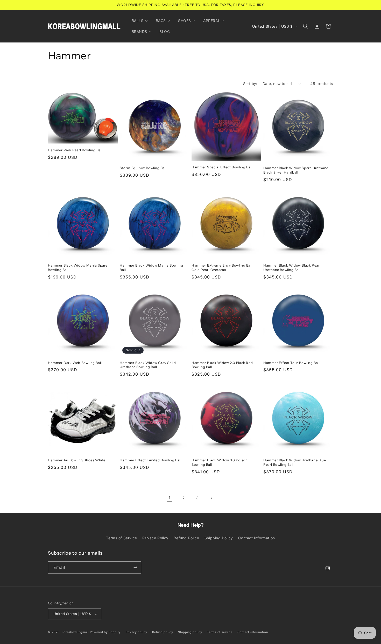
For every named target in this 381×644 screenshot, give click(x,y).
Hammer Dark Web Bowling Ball (75, 363)
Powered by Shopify (105, 632)
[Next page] (211, 498)
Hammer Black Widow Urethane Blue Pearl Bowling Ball (294, 462)
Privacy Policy (155, 538)
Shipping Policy (218, 538)
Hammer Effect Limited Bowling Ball (150, 460)
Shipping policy (190, 632)
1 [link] (169, 497)
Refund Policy (186, 538)
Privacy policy (136, 632)
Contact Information (256, 538)
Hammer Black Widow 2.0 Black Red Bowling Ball (222, 365)
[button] (305, 26)
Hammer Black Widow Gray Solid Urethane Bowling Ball (148, 365)
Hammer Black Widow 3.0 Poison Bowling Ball (220, 462)
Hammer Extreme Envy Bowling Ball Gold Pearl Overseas (222, 267)
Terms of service (219, 632)
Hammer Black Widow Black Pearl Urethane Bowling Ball (292, 267)
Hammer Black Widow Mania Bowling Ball (151, 267)
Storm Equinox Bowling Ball (143, 168)
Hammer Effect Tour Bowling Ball (291, 363)
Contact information (252, 632)
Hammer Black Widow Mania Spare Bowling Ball (78, 267)
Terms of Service (121, 538)
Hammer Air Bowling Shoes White (76, 460)
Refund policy (162, 632)
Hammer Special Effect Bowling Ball (222, 167)
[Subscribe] (135, 567)
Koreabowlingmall (75, 632)
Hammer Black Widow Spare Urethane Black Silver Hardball (295, 170)
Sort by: (250, 83)
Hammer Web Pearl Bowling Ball (75, 150)
